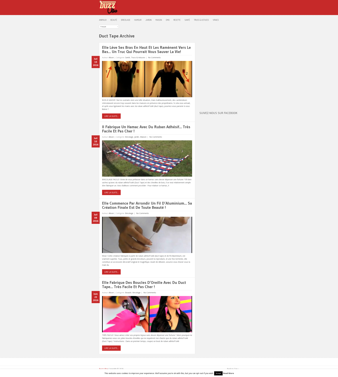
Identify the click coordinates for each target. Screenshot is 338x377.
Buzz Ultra (103, 369)
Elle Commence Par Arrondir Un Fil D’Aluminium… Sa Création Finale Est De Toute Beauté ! (147, 205)
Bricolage (125, 20)
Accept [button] (218, 373)
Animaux (103, 20)
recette (177, 20)
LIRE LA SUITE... (111, 116)
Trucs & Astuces (201, 20)
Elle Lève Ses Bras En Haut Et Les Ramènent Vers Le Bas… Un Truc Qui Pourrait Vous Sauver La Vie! (146, 49)
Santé (187, 20)
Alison (111, 57)
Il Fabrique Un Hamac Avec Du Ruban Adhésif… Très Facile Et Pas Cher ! (146, 128)
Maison (159, 20)
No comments (154, 57)
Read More (228, 373)
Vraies (216, 20)
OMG (168, 20)
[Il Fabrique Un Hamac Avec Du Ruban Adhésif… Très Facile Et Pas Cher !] (147, 159)
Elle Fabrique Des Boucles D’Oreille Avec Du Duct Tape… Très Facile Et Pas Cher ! (144, 284)
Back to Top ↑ (233, 369)
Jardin (148, 20)
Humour (137, 20)
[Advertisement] (219, 64)
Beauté (114, 20)
